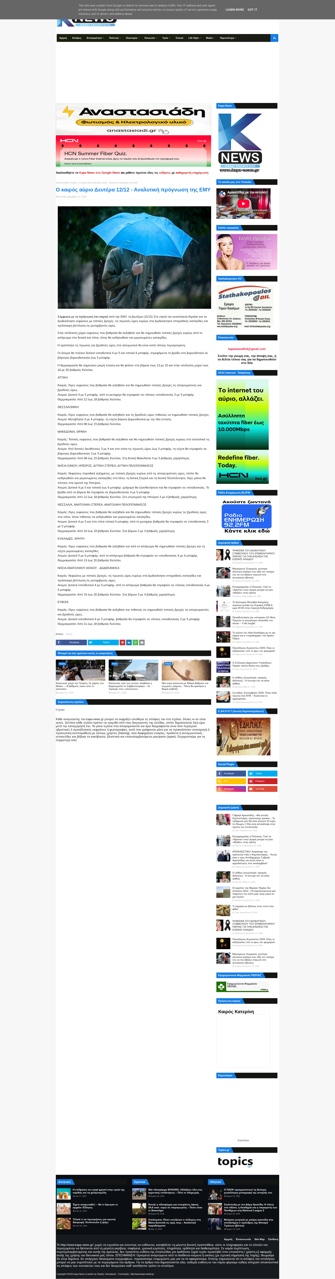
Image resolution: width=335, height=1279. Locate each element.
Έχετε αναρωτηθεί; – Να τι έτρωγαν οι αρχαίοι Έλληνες (95, 1206)
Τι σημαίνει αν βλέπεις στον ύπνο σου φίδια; (253, 908)
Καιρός (74, 183)
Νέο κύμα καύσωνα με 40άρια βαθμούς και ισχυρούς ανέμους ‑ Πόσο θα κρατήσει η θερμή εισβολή (185, 686)
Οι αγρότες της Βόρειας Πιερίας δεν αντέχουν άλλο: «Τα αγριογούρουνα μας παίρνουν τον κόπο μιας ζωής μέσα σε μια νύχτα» (254, 892)
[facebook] (231, 774)
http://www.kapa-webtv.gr (142, 1274)
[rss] (231, 781)
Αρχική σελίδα (62, 183)
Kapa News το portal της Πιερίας (88, 1274)
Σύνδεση (273, 1239)
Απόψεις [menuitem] (76, 38)
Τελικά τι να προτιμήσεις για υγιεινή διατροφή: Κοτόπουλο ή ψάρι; (94, 1221)
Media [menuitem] (209, 38)
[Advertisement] (167, 68)
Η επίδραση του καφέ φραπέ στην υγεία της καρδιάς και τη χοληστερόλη (99, 1191)
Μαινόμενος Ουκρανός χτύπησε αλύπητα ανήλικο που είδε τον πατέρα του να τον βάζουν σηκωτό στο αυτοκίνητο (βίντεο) (253, 573)
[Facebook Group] (231, 797)
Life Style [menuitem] (193, 38)
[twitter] (262, 774)
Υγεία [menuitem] (165, 38)
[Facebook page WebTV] (262, 797)
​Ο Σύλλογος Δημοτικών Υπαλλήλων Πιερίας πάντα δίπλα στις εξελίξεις (251, 664)
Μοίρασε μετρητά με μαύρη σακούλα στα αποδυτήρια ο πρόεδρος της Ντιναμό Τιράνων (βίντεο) (248, 1222)
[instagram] (231, 789)
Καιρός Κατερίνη (236, 1011)
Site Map (259, 1239)
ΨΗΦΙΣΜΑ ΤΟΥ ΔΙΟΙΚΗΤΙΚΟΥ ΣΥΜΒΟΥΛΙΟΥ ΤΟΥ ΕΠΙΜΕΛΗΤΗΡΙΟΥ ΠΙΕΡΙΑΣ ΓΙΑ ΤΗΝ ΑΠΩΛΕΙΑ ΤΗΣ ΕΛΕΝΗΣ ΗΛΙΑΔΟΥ (253, 555)
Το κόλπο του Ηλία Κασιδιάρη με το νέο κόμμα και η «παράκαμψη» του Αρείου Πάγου (253, 635)
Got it (252, 9)
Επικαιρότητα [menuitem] (94, 38)
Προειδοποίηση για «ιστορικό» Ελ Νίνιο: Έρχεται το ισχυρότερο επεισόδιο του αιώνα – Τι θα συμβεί (254, 620)
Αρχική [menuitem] (63, 38)
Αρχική (228, 1239)
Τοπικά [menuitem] (179, 38)
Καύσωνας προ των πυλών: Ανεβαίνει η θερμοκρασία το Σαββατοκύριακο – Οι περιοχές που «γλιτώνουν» (130, 686)
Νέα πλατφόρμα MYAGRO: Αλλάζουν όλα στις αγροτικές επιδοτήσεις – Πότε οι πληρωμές (175, 1191)
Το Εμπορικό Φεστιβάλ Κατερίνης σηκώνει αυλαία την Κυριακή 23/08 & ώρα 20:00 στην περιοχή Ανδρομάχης (253, 605)
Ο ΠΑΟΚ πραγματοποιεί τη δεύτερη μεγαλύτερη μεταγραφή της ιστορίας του (248, 1191)
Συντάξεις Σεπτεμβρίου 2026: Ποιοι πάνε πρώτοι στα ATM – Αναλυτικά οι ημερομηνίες (254, 695)
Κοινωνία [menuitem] (150, 38)
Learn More (235, 9)
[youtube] (262, 789)
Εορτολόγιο (243, 1140)
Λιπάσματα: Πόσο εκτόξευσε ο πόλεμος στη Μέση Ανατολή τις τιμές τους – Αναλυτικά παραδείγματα (174, 1222)
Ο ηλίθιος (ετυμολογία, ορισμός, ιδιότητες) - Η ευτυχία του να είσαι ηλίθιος (250, 680)
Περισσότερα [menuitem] (227, 38)
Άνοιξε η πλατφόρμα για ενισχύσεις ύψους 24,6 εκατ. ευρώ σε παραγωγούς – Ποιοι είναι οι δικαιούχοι (175, 1207)
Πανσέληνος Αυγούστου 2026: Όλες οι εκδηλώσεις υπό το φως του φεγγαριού (253, 649)
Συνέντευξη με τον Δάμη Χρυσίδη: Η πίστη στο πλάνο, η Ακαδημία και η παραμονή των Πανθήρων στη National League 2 (250, 1207)
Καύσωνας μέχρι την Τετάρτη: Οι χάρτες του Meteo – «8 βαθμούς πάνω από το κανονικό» (80, 686)
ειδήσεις (165, 172)
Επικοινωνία (243, 1239)
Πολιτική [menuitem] (113, 38)
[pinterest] (262, 781)
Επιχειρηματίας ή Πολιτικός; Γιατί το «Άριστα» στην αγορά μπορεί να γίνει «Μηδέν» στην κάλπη (252, 589)
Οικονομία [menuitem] (131, 38)
